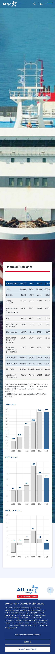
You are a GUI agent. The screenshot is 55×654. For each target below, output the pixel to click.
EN (41, 4)
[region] (27, 627)
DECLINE (27, 642)
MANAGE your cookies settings (27, 634)
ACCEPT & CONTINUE (27, 649)
